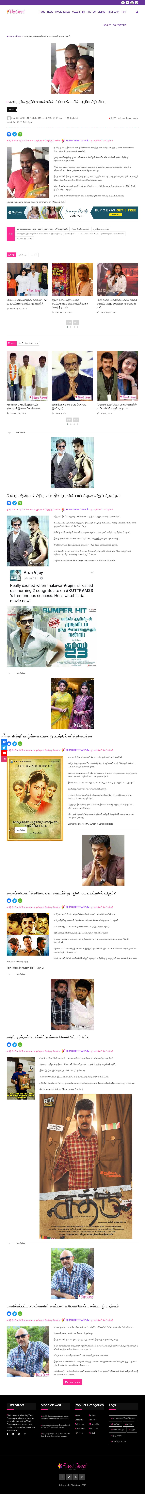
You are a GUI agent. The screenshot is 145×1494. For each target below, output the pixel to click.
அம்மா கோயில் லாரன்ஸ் (80, 229)
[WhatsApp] (20, 134)
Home (42, 12)
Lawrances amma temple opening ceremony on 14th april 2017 (42, 229)
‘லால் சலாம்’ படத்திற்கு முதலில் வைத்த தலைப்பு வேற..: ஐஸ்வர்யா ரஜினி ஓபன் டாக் (27, 303)
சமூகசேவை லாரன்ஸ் (101, 229)
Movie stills (94, 1424)
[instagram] (4, 759)
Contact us (119, 25)
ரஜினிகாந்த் (22, 255)
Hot (123, 12)
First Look (113, 12)
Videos (101, 12)
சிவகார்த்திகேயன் (118, 1441)
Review (92, 1415)
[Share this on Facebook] (9, 134)
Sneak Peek (80, 1428)
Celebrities (78, 12)
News (50, 12)
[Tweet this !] (14, 134)
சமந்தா (132, 1430)
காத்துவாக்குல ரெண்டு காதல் (123, 1418)
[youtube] (4, 753)
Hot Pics (79, 1433)
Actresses (79, 1424)
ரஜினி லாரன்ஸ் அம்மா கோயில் (112, 234)
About (107, 25)
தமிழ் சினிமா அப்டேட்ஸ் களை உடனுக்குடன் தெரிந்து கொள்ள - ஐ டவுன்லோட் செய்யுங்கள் (60, 140)
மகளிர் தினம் (70, 234)
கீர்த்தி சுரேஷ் (116, 1435)
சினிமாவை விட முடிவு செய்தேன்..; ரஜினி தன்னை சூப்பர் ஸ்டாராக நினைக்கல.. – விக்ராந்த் (69, 303)
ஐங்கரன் (128, 1424)
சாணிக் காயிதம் (117, 1430)
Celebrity (79, 1419)
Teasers (93, 1419)
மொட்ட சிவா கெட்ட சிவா (88, 234)
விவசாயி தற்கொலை (24, 238)
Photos (91, 12)
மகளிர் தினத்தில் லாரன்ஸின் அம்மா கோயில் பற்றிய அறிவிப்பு (39, 234)
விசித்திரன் (115, 1424)
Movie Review (62, 12)
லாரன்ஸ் (34, 255)
